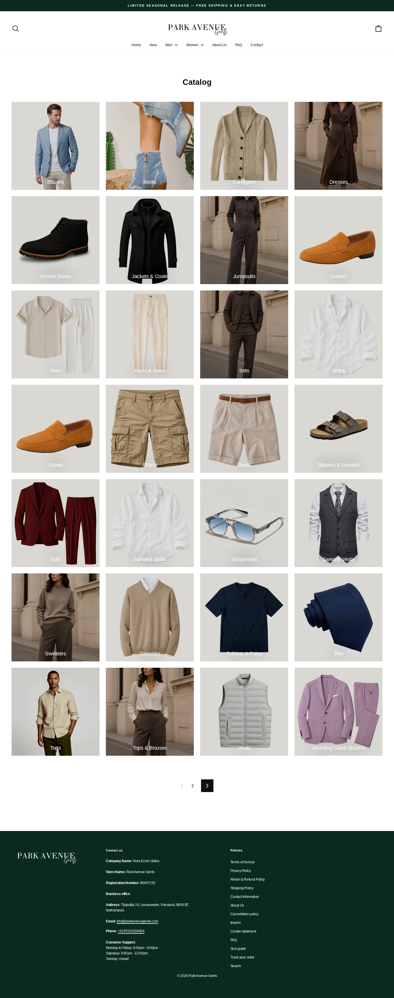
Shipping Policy (242, 888)
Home (136, 45)
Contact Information (244, 897)
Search (235, 966)
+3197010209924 (131, 931)
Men (169, 45)
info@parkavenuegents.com (137, 921)
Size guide (238, 949)
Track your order (242, 957)
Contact (257, 45)
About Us (219, 45)
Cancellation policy (244, 914)
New (153, 45)
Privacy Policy (240, 871)
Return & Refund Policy (247, 879)
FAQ (238, 45)
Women (192, 45)
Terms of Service (242, 862)
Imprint (235, 923)
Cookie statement (243, 931)
